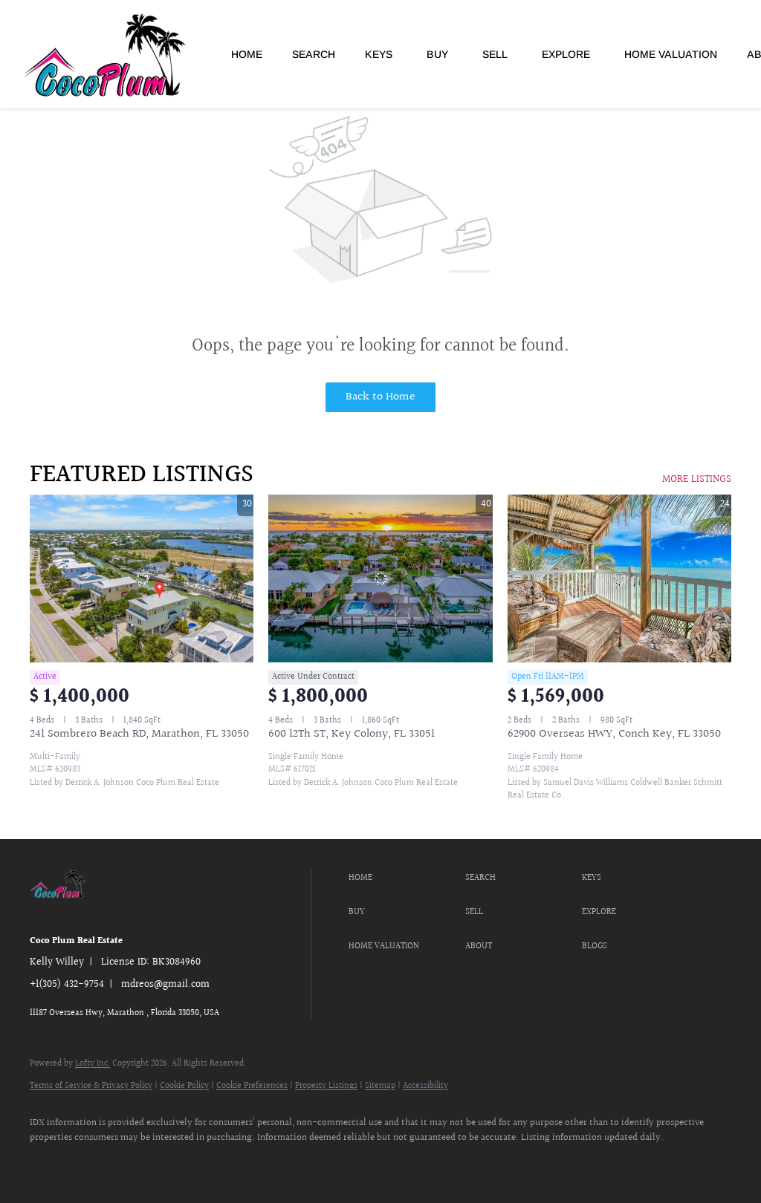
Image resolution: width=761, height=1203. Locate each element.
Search (313, 54)
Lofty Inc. (92, 1064)
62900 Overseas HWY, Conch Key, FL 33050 (614, 734)
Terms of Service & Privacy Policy (91, 1086)
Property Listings (326, 1086)
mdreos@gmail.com (165, 985)
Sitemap (380, 1086)
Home (246, 54)
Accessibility (425, 1086)
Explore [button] (566, 54)
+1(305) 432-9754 (67, 985)
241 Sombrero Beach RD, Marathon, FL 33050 (139, 734)
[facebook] (47, 1163)
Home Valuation (670, 54)
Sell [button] (495, 54)
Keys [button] (378, 54)
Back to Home (380, 397)
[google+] (177, 1163)
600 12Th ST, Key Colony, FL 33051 (351, 734)
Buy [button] (437, 54)
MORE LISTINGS (696, 480)
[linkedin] (91, 1163)
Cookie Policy (184, 1086)
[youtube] (134, 1163)
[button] (403, 878)
